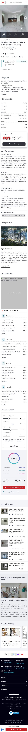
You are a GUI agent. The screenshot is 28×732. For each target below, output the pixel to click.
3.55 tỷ (4, 641)
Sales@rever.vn (8, 668)
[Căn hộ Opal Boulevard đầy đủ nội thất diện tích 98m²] (4, 511)
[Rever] (14, 694)
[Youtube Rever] (20, 722)
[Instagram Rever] (18, 722)
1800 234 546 (17, 729)
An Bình (11, 40)
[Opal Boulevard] (14, 236)
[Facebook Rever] (11, 722)
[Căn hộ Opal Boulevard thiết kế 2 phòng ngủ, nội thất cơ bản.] (4, 555)
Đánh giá (7, 722)
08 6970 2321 (11, 706)
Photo (3, 36)
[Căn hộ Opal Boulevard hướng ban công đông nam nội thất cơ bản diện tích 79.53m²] (4, 543)
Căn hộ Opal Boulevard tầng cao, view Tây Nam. (10, 644)
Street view (23, 36)
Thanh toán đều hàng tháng (20, 440)
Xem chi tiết (5, 266)
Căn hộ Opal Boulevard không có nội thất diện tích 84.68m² (16, 531)
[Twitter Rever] (13, 722)
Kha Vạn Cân (5, 40)
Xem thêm (4, 94)
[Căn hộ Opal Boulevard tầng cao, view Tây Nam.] (11, 632)
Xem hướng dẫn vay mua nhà (12, 492)
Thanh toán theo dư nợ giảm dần (9, 440)
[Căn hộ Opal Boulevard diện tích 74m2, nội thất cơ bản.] (4, 566)
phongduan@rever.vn (21, 668)
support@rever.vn (9, 672)
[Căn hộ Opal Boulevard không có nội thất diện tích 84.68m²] (4, 531)
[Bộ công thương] (14, 713)
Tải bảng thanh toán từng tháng (14, 487)
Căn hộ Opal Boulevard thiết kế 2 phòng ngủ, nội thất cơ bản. (17, 554)
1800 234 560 (20, 663)
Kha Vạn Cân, (12, 645)
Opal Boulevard (22, 121)
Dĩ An (15, 40)
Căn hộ (25, 103)
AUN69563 (5, 645)
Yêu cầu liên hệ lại (14, 144)
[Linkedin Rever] (15, 722)
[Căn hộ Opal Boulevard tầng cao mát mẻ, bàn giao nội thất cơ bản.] (4, 521)
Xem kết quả (14, 446)
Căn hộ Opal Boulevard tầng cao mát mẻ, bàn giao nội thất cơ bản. (17, 520)
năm (23, 429)
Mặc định (6, 435)
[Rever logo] (2, 2)
